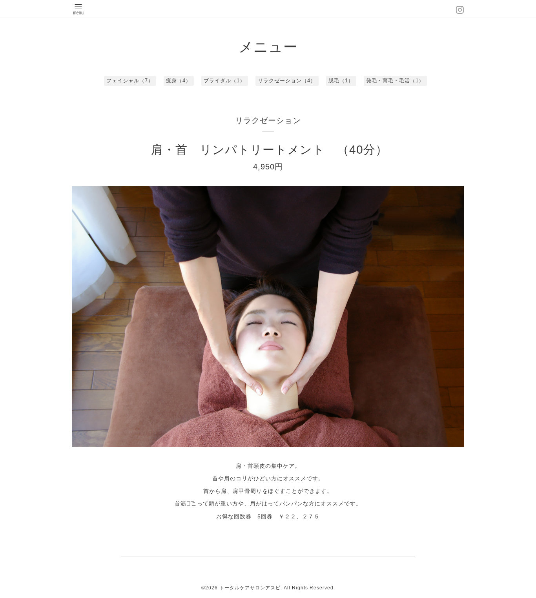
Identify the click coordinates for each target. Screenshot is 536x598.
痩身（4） (178, 81)
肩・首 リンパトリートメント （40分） (269, 149)
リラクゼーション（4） (287, 81)
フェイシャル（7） (129, 81)
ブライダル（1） (224, 81)
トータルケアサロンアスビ (250, 588)
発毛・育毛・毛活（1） (395, 81)
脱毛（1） (341, 81)
